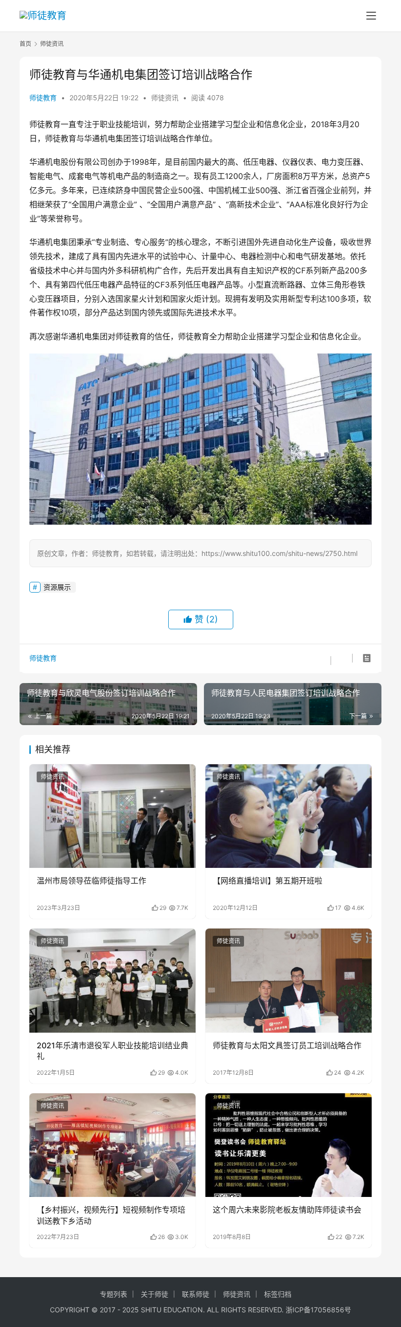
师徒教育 (43, 97)
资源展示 (57, 587)
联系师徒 (195, 1294)
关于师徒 (154, 1294)
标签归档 (277, 1294)
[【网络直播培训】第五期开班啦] (288, 816)
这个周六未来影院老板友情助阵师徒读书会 (287, 1210)
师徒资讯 (164, 97)
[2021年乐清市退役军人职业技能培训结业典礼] (112, 981)
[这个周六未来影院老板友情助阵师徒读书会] (288, 1145)
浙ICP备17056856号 (318, 1309)
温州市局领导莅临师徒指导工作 (91, 880)
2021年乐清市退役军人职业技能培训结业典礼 (112, 1050)
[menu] (371, 15)
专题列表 (113, 1294)
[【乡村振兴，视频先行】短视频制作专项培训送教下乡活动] (112, 1145)
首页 (25, 43)
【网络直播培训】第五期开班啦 (267, 880)
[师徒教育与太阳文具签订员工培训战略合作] (288, 981)
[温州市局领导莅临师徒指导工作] (112, 816)
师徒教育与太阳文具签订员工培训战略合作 (287, 1045)
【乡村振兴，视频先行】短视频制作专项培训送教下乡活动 (111, 1215)
